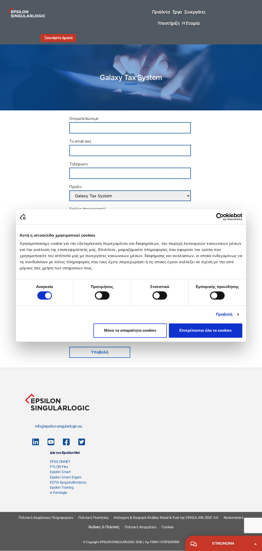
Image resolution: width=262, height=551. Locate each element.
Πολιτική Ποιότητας (93, 517)
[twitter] (81, 442)
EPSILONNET (60, 462)
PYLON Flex (59, 467)
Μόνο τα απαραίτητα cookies (130, 330)
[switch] (102, 296)
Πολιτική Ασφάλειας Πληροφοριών (46, 517)
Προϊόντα (161, 12)
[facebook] (66, 442)
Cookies (167, 527)
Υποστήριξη (169, 23)
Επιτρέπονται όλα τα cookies (205, 330)
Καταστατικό (234, 517)
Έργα (177, 12)
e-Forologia (58, 492)
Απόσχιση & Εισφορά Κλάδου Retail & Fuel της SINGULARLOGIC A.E (166, 517)
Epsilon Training (61, 487)
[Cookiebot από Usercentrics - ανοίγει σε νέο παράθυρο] (220, 217)
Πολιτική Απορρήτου (140, 527)
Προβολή (224, 314)
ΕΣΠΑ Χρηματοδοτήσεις (68, 482)
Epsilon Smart (60, 472)
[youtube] (51, 442)
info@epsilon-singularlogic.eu (58, 426)
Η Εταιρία (191, 23)
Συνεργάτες (195, 12)
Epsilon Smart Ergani (65, 477)
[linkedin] (35, 442)
